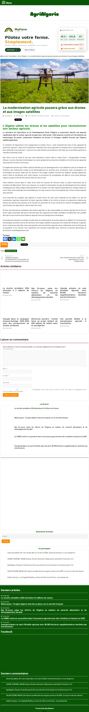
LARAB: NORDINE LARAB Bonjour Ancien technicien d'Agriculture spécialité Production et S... (40, 559)
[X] (10, 239)
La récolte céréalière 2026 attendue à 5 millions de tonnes (16, 290)
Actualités (12, 56)
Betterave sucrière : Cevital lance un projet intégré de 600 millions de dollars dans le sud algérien (44, 322)
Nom (5, 369)
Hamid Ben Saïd (11, 251)
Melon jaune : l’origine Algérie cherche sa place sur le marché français (41, 418)
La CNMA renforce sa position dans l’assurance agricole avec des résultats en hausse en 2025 (50, 436)
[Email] (23, 239)
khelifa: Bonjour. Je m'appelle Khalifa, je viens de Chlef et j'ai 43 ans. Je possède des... (38, 577)
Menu (9, 3)
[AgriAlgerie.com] (44, 12)
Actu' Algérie (22, 56)
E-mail (6, 376)
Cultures (46, 116)
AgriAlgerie (8, 116)
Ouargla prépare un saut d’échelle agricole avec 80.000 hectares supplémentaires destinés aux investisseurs (73, 292)
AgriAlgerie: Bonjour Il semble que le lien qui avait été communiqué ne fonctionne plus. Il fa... (40, 565)
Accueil (5, 56)
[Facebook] (5, 239)
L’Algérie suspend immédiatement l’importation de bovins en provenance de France (17, 258)
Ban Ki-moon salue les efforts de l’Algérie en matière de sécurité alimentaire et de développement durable (44, 292)
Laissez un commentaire (62, 116)
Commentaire (8, 349)
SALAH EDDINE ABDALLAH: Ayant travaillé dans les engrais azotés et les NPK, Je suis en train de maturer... (46, 571)
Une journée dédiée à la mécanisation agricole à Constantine (73, 321)
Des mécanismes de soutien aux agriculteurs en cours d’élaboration (72, 258)
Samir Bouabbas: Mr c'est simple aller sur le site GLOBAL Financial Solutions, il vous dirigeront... (41, 553)
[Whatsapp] (19, 239)
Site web (6, 383)
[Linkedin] (14, 239)
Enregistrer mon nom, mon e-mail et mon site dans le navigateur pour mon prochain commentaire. (44, 390)
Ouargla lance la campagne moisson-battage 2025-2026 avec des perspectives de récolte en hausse (16, 322)
